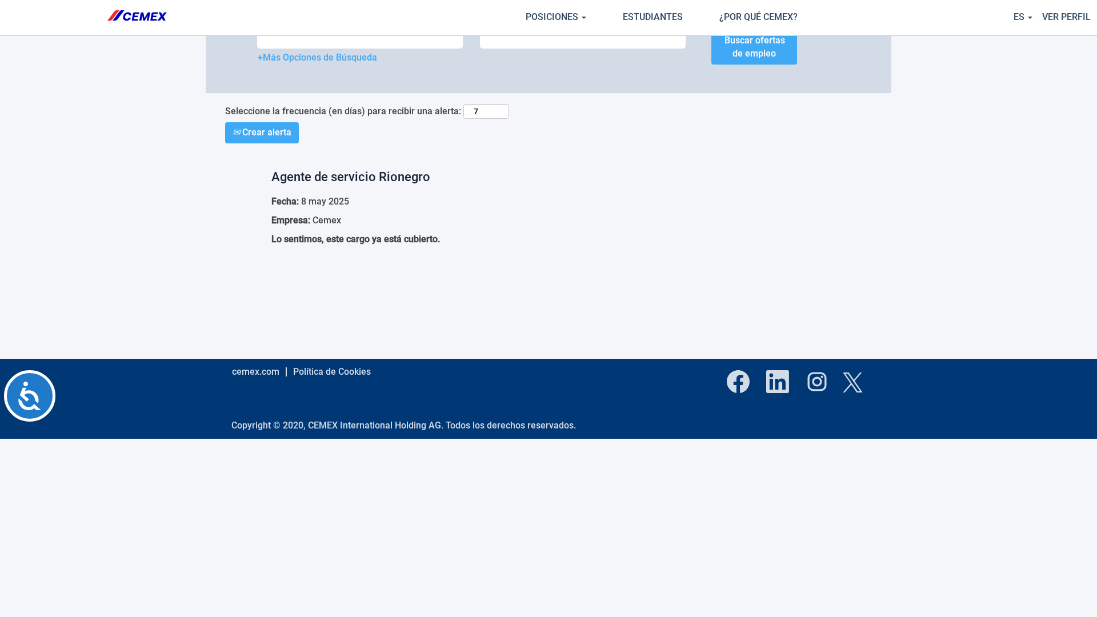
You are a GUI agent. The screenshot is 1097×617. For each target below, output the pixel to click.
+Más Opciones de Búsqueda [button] (317, 57)
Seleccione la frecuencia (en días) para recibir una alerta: (343, 111)
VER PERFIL (1066, 16)
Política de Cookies (332, 371)
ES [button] (1020, 16)
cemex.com (255, 371)
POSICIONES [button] (553, 16)
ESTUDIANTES (653, 16)
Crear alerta (265, 132)
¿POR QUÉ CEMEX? (758, 16)
